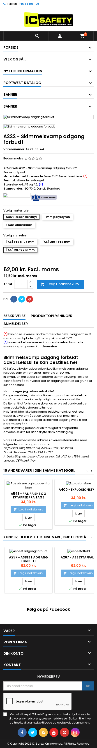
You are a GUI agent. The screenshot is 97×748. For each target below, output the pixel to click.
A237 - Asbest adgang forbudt (28, 559)
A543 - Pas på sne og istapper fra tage (28, 495)
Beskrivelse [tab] (14, 315)
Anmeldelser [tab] (15, 323)
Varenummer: (14, 149)
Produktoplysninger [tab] (51, 315)
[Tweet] (21, 299)
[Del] (13, 299)
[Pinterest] (29, 299)
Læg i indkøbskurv (60, 284)
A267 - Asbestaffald (78, 557)
